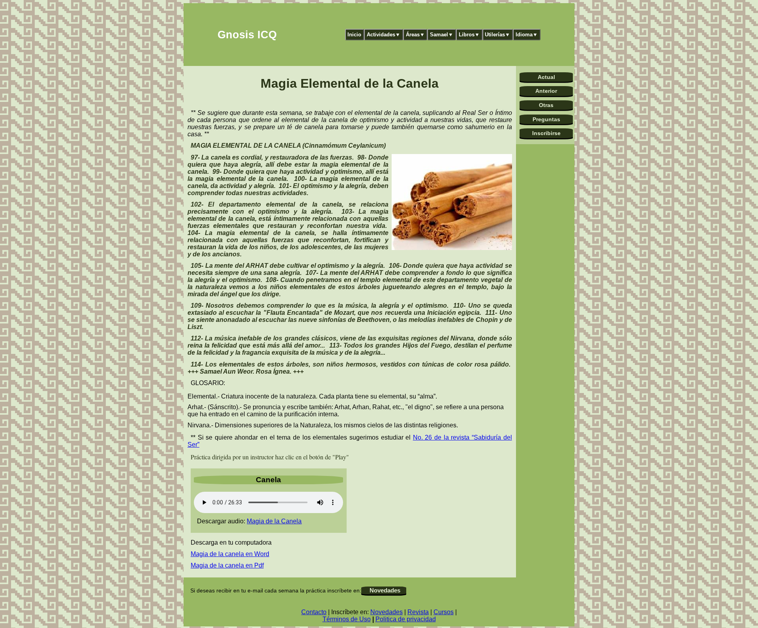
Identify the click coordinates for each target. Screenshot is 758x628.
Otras (546, 105)
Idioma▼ (527, 35)
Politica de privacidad (405, 619)
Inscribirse (546, 133)
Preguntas (546, 119)
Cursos (443, 612)
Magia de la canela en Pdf (227, 565)
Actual (546, 77)
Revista (418, 612)
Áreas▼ (415, 35)
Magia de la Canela (274, 521)
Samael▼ (441, 35)
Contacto (313, 612)
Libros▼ (469, 35)
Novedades (385, 590)
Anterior (546, 91)
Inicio (354, 35)
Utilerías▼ (497, 35)
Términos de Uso (347, 619)
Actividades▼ (383, 35)
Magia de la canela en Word (230, 554)
